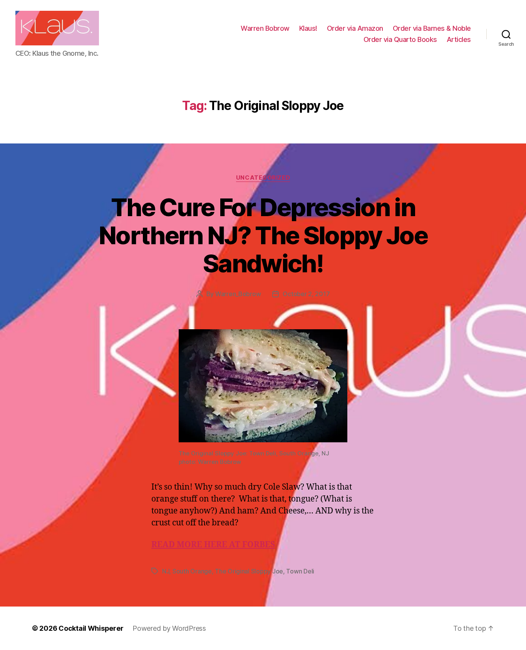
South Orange (192, 571)
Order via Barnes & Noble (432, 28)
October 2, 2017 (306, 294)
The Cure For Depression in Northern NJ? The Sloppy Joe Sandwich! (263, 235)
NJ (165, 571)
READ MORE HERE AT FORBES (213, 545)
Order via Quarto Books (400, 39)
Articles (459, 39)
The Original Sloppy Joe (249, 571)
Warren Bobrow (265, 28)
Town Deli (300, 571)
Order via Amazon (355, 28)
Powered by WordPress (169, 628)
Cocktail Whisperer (91, 628)
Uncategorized (263, 177)
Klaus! (308, 28)
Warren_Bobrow (238, 294)
